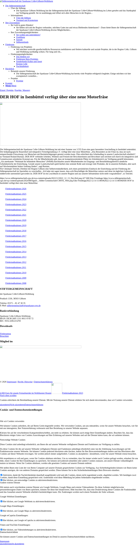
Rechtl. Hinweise (25, 382)
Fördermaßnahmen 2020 (15, 220)
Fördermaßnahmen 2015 (15, 246)
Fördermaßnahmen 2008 (15, 283)
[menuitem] (71, 13)
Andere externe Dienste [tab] (10, 482)
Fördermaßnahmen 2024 (15, 199)
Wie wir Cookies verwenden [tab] (12, 421)
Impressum (11, 382)
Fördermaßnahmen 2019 (15, 225)
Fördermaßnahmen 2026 (15, 189)
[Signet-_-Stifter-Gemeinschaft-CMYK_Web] (26, 1)
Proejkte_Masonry (22, 90)
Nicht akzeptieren (17, 404)
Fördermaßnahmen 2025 (15, 194)
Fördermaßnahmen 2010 (15, 273)
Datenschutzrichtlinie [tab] (9, 532)
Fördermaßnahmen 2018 (15, 231)
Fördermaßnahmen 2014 (15, 252)
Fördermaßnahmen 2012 (15, 262)
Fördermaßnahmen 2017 (15, 236)
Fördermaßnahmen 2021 (15, 215)
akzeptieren (5, 404)
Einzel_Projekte (6, 90)
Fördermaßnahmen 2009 (15, 278)
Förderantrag (5, 334)
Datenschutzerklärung (43, 382)
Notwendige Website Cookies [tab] (12, 440)
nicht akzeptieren (17, 544)
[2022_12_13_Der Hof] (40, 145)
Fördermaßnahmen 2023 (15, 204)
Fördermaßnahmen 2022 (15, 210)
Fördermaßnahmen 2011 (15, 267)
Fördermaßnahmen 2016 (15, 241)
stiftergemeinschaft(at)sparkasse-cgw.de (24, 305)
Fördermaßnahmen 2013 (15, 257)
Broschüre (4, 336)
